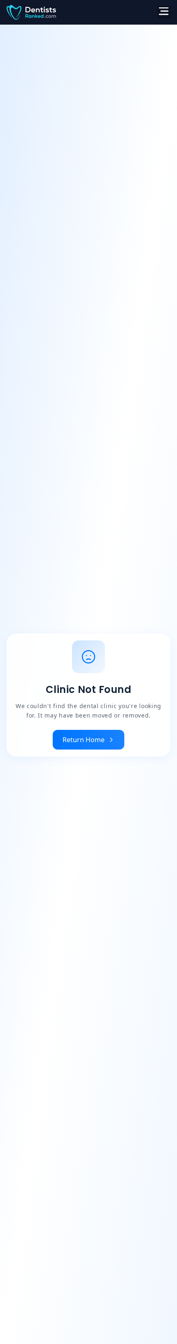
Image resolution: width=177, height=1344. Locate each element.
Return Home (84, 739)
